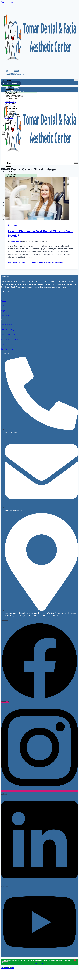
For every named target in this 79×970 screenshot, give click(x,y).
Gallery (3, 306)
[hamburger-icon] (76, 80)
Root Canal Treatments (10, 339)
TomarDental (15, 241)
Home (8, 80)
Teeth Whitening (7, 329)
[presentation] (41, 199)
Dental (9, 86)
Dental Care (13, 225)
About (8, 166)
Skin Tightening (7, 349)
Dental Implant (7, 324)
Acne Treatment (7, 344)
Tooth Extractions (8, 334)
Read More (35, 263)
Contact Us (5, 315)
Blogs (3, 310)
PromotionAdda (40, 963)
